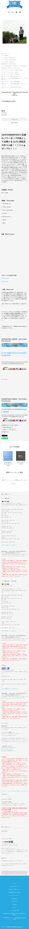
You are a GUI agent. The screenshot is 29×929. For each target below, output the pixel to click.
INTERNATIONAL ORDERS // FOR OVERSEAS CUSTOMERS (14, 914)
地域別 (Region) (5, 63)
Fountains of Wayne (19, 70)
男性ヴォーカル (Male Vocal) (14, 68)
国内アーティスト (5, 53)
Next (26, 459)
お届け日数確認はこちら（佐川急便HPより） (10, 688)
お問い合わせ (14, 898)
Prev (3, 459)
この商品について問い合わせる (9, 429)
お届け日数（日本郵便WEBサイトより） (9, 750)
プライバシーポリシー (14, 895)
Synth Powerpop (13, 59)
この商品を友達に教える (7, 427)
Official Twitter (5, 281)
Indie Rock (12, 61)
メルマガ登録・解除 (14, 910)
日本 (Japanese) (12, 63)
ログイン (14, 907)
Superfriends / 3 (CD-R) (21, 463)
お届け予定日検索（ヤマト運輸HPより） (9, 545)
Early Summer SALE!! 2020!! (16, 87)
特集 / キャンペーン (5, 76)
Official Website (5, 278)
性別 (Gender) (4, 68)
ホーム (14, 883)
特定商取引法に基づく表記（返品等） (10, 425)
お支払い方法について (14, 886)
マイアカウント (14, 901)
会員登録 (14, 904)
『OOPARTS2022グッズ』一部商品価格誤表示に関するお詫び (14, 918)
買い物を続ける (5, 431)
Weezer (16, 72)
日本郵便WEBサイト (5, 794)
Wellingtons (17, 74)
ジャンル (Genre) (5, 57)
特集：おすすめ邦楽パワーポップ (17, 76)
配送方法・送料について (14, 889)
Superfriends (6, 55)
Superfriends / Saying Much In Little (8, 464)
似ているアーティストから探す (8, 70)
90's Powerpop (12, 57)
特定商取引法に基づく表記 (14, 892)
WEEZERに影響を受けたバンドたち (18, 78)
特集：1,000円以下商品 (15, 81)
